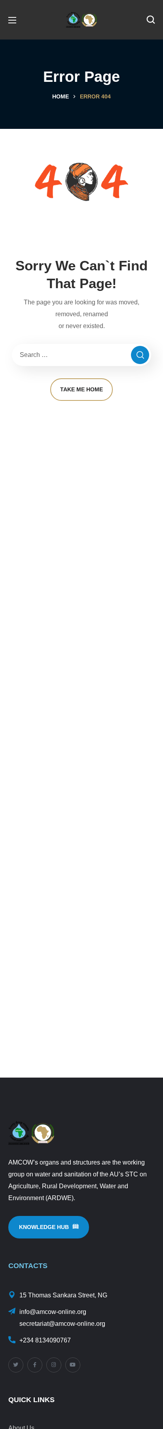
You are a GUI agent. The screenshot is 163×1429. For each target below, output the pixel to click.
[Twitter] (15, 1364)
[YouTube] (72, 1364)
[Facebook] (34, 1364)
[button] (151, 20)
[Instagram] (53, 1364)
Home (60, 96)
